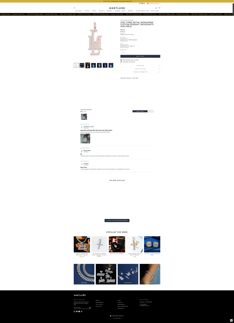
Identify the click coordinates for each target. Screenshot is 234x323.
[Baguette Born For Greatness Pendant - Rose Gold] (83, 256)
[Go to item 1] (84, 117)
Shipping (122, 34)
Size (121, 43)
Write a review (140, 111)
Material (123, 37)
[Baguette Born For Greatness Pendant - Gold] (80, 256)
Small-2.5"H (124, 46)
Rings (123, 10)
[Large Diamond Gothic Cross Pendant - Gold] (135, 256)
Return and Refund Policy (123, 306)
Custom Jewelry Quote (142, 10)
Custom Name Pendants (129, 20)
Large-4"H (132, 46)
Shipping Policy (121, 308)
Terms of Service (99, 304)
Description (140, 65)
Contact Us (120, 302)
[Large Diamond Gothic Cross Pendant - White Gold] (133, 256)
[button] (85, 138)
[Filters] (149, 111)
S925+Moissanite (133, 39)
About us (97, 300)
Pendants (109, 10)
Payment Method (121, 304)
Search (119, 300)
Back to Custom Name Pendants (118, 220)
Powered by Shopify (117, 318)
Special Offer (155, 10)
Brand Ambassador (100, 302)
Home (121, 20)
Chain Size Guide (140, 68)
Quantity (123, 49)
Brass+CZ (124, 39)
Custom (87, 10)
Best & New (78, 10)
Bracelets (102, 10)
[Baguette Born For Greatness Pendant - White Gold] (81, 256)
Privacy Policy (99, 306)
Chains (94, 10)
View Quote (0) (233, 9)
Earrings (117, 10)
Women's (130, 10)
